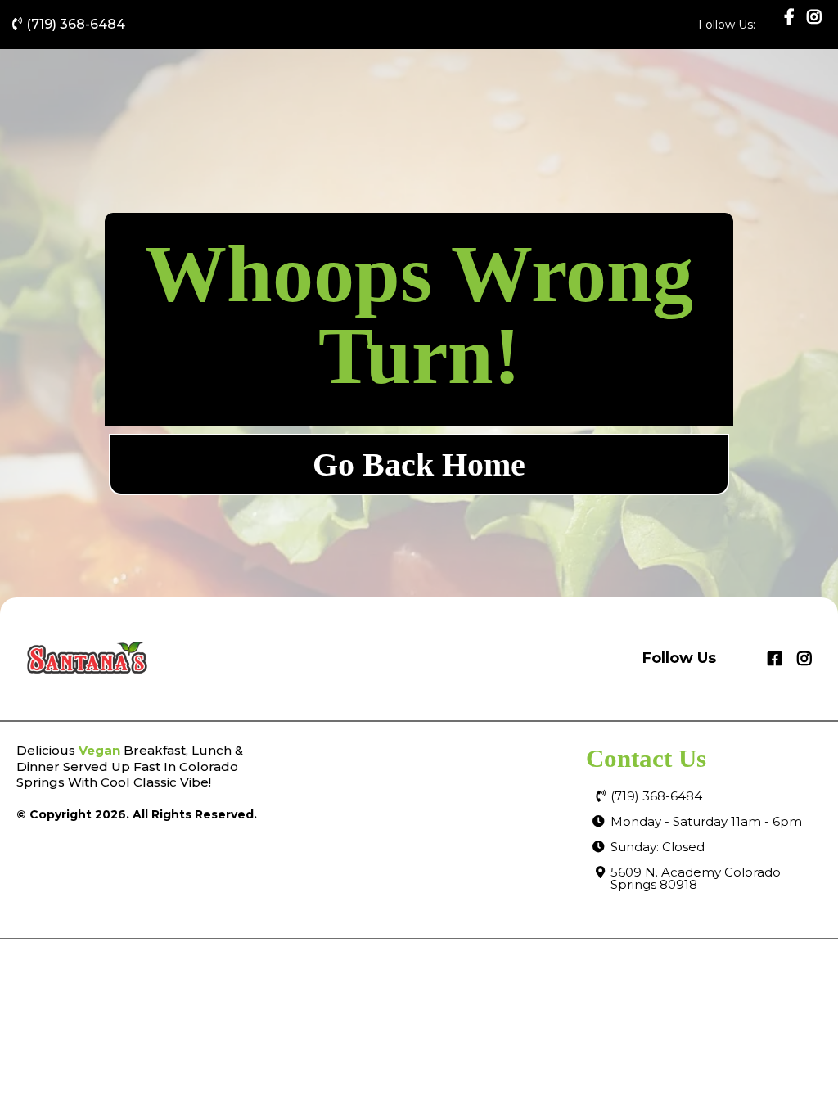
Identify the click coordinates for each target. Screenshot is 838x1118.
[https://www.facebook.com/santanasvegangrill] (791, 17)
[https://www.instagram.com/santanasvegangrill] (814, 24)
